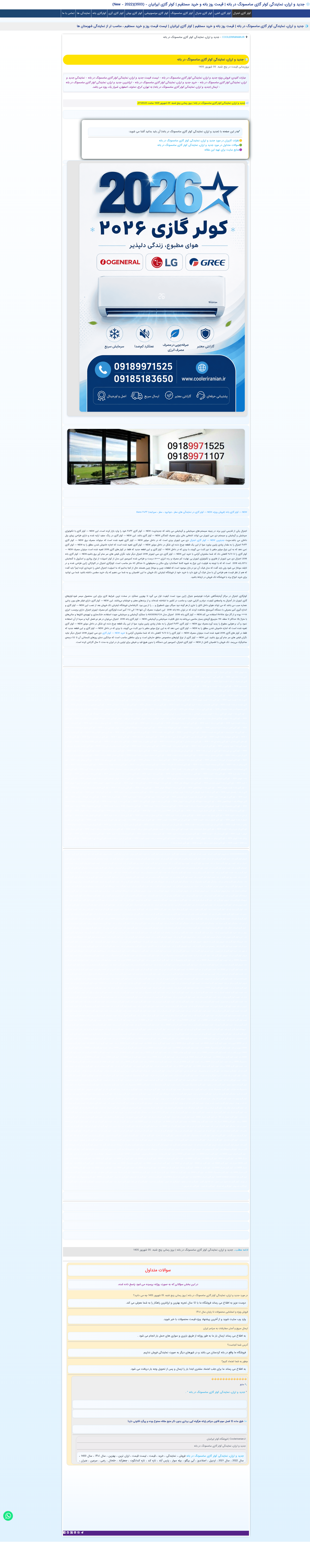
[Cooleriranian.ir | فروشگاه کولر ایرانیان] (162, 412)
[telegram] (82, 1532)
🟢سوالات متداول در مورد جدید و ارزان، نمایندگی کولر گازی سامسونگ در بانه (199, 145)
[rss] (75, 1532)
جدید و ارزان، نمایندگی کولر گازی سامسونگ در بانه (214, 1456)
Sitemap (246, 21)
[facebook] (64, 1532)
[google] (72, 1532)
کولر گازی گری (116, 13)
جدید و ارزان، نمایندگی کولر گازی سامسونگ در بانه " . (216, 1392)
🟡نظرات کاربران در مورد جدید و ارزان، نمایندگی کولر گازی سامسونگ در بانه (200, 140)
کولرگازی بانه (99, 13)
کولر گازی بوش (134, 13)
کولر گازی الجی (223, 13)
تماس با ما (68, 13)
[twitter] (68, 1532)
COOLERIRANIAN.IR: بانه (236, 854)
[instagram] (79, 1532)
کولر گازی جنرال (203, 13)
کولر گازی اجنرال (242, 13)
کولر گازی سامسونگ (182, 13)
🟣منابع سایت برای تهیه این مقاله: (223, 150)
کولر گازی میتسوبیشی (156, 13)
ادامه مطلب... (240, 1250)
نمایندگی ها (83, 13)
